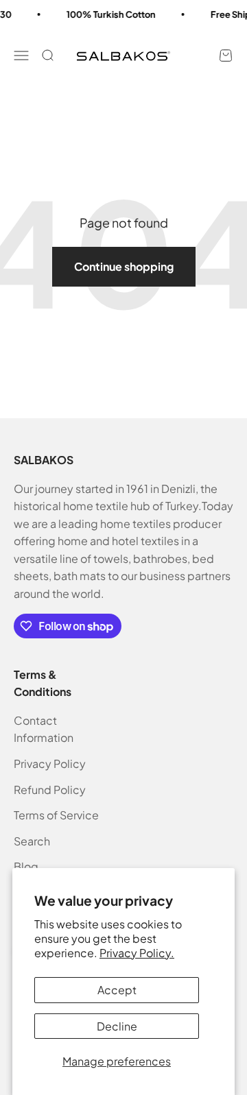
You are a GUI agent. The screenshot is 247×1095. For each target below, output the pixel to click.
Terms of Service (56, 815)
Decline (117, 1026)
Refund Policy (50, 789)
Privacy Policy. (136, 953)
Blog (26, 866)
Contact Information (43, 729)
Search (32, 841)
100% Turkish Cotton (108, 14)
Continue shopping (124, 266)
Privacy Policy (50, 763)
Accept (117, 990)
